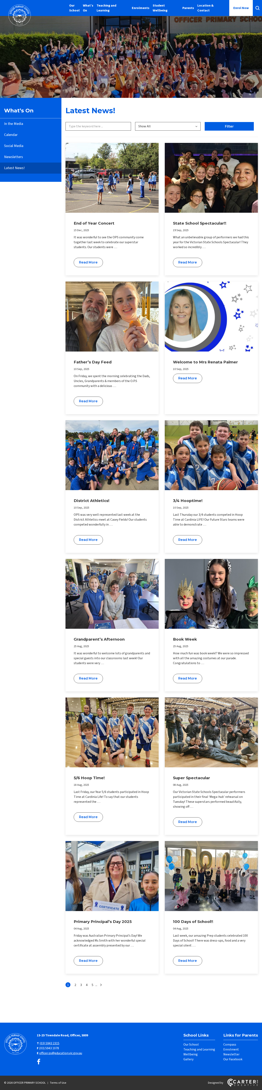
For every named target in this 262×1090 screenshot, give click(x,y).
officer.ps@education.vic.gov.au (60, 1053)
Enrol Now (241, 8)
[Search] (257, 8)
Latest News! (14, 168)
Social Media (13, 145)
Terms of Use (58, 1083)
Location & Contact (205, 8)
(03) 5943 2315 (49, 1043)
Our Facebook (232, 1059)
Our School (74, 8)
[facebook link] (38, 1062)
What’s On (88, 8)
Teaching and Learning (106, 8)
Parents (188, 8)
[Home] (16, 1054)
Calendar (11, 134)
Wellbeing (190, 1054)
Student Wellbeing (160, 8)
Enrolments (140, 8)
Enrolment (231, 1049)
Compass (229, 1044)
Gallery (188, 1059)
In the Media (13, 123)
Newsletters (13, 156)
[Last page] (100, 984)
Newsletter (231, 1054)
